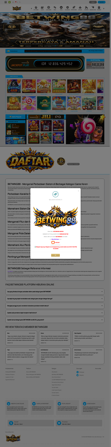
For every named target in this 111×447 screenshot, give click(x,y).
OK (55, 255)
